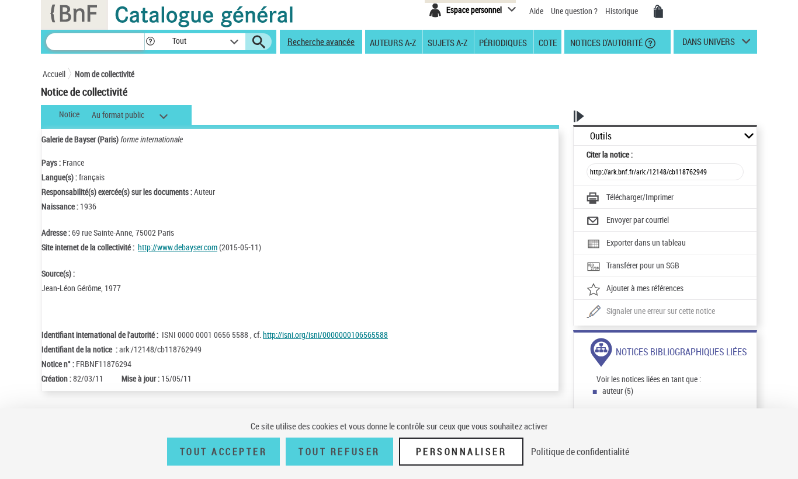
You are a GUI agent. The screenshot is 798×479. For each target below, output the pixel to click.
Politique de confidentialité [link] (580, 451)
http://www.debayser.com (177, 247)
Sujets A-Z (447, 42)
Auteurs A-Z (393, 42)
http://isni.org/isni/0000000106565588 (325, 334)
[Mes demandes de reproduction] (658, 12)
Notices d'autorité (605, 42)
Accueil (54, 73)
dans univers (708, 44)
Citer (610, 154)
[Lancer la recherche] (259, 42)
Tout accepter (224, 451)
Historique (622, 10)
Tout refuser (339, 451)
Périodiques (503, 42)
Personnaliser (461, 451)
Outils (601, 136)
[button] (150, 41)
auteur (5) (617, 390)
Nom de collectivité (104, 73)
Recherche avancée (321, 41)
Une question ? (575, 10)
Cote (548, 42)
